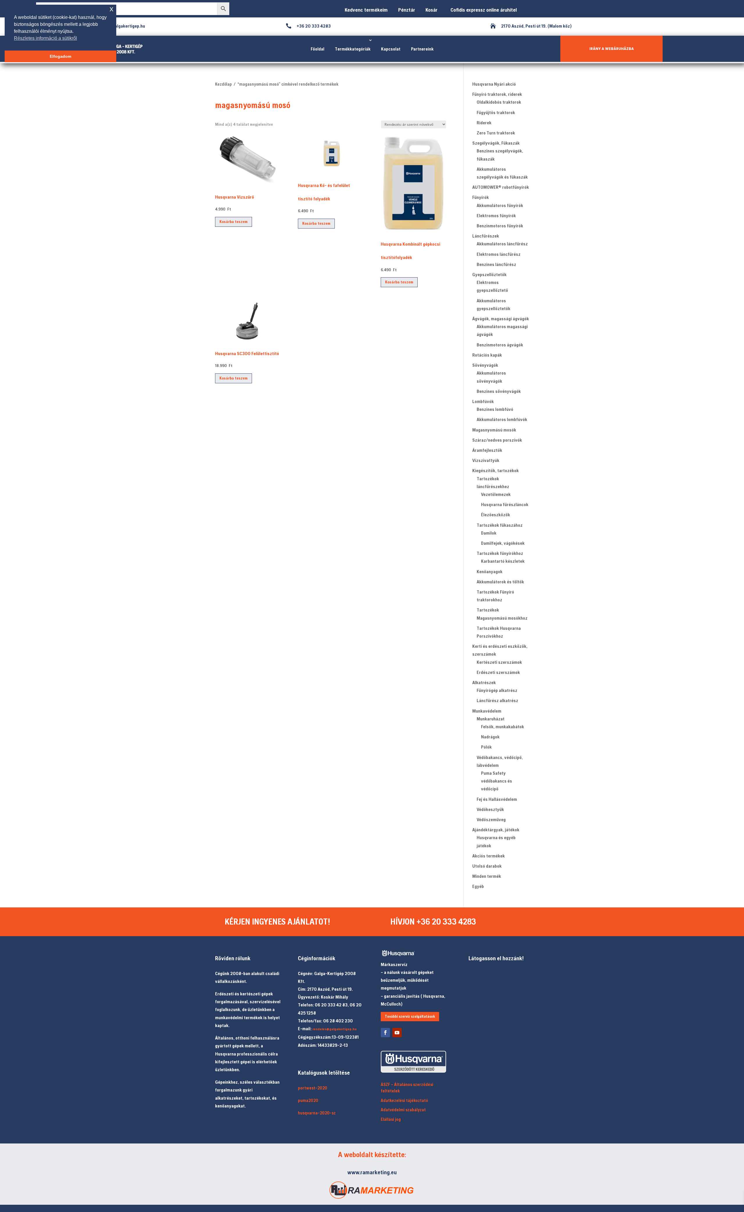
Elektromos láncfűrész (499, 254)
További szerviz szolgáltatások (410, 1016)
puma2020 (308, 1100)
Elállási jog (391, 1119)
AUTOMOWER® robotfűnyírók (500, 187)
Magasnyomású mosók (494, 429)
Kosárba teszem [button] (233, 221)
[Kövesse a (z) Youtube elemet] (397, 1032)
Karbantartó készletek (503, 561)
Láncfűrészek (485, 235)
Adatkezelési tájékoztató (404, 1100)
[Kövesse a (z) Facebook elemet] (385, 1032)
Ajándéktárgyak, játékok (495, 829)
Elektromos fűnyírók (496, 215)
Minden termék (486, 876)
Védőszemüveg (491, 819)
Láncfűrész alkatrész (497, 700)
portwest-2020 (312, 1087)
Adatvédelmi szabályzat (403, 1109)
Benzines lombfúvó (495, 409)
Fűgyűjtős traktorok (496, 112)
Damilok (488, 532)
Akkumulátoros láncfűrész (502, 243)
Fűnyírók (480, 197)
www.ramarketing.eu (372, 1172)
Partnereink (422, 48)
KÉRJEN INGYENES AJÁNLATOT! (277, 921)
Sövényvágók (485, 365)
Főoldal (317, 48)
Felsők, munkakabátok (502, 726)
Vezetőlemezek (496, 494)
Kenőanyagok (489, 571)
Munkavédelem (486, 710)
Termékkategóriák (353, 48)
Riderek (484, 122)
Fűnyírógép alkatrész (497, 690)
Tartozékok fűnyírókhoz (500, 553)
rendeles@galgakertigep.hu (334, 1029)
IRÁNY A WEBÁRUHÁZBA (611, 48)
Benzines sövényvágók (499, 391)
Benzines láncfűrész (496, 264)
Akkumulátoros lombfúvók (502, 419)
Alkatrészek (484, 682)
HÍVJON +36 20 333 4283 (433, 921)
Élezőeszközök (495, 514)
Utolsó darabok (487, 865)
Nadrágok (490, 736)
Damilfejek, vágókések (503, 543)
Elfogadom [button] (60, 56)
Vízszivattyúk (485, 460)
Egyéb (478, 886)
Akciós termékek (488, 855)
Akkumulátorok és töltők (500, 581)
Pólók (486, 746)
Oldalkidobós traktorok (499, 102)
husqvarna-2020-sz (317, 1112)
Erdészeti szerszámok (498, 672)
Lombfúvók (483, 401)
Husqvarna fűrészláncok (504, 504)
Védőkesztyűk (490, 809)
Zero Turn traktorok (496, 132)
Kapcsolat (390, 48)
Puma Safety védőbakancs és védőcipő (496, 780)
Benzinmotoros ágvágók (500, 344)
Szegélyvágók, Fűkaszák (496, 142)
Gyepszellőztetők (489, 274)
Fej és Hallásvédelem (497, 799)
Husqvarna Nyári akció (494, 84)
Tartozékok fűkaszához (500, 525)
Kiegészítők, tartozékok (495, 470)
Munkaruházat (491, 718)
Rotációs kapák (487, 354)
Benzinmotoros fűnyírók (500, 225)
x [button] (111, 9)
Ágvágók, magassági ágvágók (500, 318)
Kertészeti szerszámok (499, 662)
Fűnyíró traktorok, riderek (497, 94)
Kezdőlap (223, 84)
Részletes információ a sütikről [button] (45, 38)
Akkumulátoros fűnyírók (500, 205)
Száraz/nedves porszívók (497, 440)
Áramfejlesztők (487, 450)
